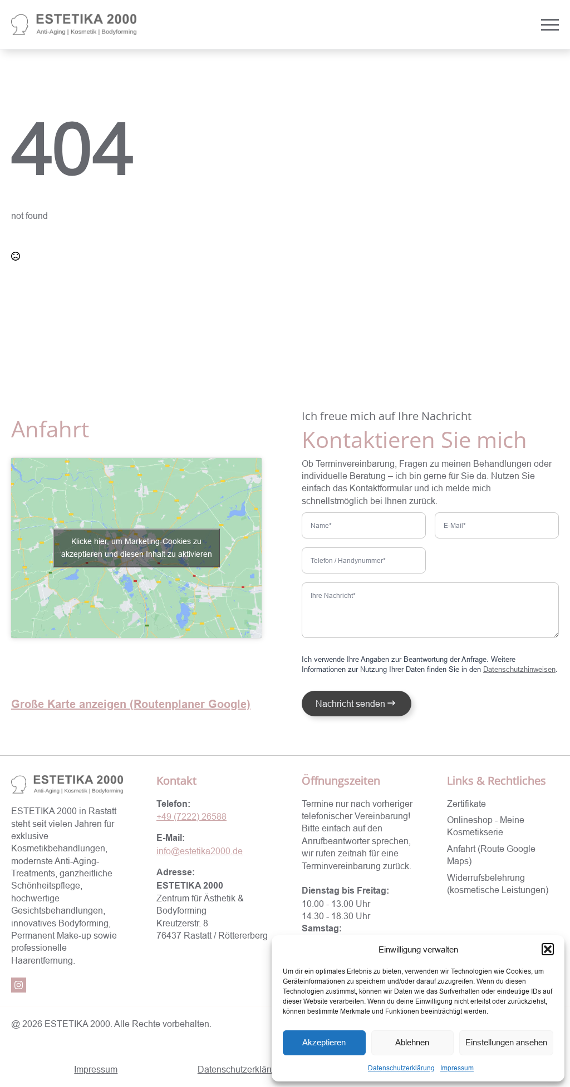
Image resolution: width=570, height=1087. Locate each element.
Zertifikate (466, 804)
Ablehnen (412, 1042)
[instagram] (18, 985)
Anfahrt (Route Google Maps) (491, 855)
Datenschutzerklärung (401, 1068)
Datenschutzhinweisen (519, 669)
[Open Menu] (550, 24)
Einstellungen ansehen (506, 1042)
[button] (547, 949)
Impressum (457, 1068)
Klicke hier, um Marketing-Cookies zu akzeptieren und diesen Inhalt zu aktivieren (136, 548)
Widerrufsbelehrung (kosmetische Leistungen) (497, 883)
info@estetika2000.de (199, 851)
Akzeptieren (324, 1042)
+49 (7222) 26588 (191, 816)
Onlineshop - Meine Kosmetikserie (485, 826)
